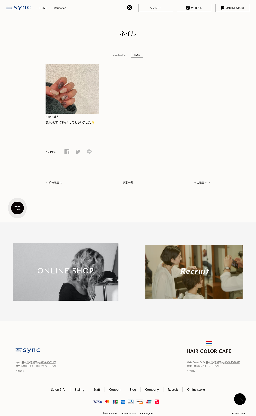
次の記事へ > (202, 182)
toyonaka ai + (128, 413)
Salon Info (58, 389)
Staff (97, 389)
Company (152, 389)
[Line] (89, 152)
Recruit (173, 389)
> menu (20, 370)
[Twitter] (78, 152)
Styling (79, 389)
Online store (196, 389)
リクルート (156, 8)
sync (137, 54)
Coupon (115, 389)
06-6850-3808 (232, 362)
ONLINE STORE (235, 8)
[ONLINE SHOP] (65, 298)
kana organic (146, 413)
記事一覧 (128, 182)
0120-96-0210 (47, 362)
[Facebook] (67, 152)
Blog (133, 389)
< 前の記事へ (54, 182)
